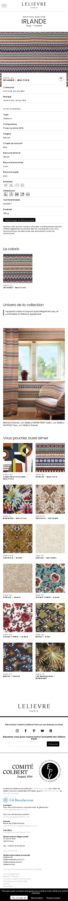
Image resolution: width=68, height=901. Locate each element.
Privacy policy (53, 897)
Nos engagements (11, 874)
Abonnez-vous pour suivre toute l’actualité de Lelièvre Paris (34, 738)
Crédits (6, 883)
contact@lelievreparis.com (15, 809)
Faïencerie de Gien (51, 791)
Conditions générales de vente (17, 879)
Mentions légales (11, 876)
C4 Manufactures (40, 788)
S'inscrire (53, 744)
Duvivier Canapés (11, 793)
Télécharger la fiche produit (19, 220)
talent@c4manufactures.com (16, 832)
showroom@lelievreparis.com (16, 817)
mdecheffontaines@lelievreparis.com (20, 826)
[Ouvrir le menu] (8, 5)
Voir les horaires (10, 850)
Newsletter (8, 886)
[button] (17, 271)
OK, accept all (19, 897)
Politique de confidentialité (15, 881)
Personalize (37, 897)
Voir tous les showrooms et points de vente (22, 869)
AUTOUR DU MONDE (14, 91)
